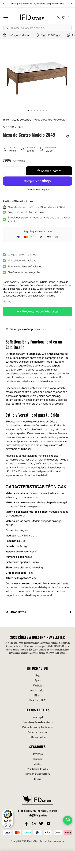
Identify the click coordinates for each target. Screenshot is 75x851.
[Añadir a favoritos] (67, 136)
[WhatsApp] (67, 820)
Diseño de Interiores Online (37, 774)
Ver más (8, 301)
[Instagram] (34, 824)
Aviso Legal (37, 717)
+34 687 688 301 (48, 811)
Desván (37, 779)
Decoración (37, 754)
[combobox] (37, 28)
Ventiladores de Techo (37, 769)
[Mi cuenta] (58, 17)
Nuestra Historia (37, 690)
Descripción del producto (27, 329)
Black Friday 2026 (37, 700)
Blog (37, 675)
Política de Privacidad (37, 732)
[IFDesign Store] (32, 17)
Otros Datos (18, 612)
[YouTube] (48, 824)
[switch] (8, 825)
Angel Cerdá (56, 353)
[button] (5, 17)
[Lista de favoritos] (64, 17)
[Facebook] (26, 824)
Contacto (37, 685)
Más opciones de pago (37, 189)
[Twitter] (41, 824)
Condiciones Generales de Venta (37, 722)
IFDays (37, 695)
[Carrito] (69, 17)
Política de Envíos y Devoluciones (37, 727)
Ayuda (37, 680)
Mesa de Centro (18, 353)
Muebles (38, 764)
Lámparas (37, 759)
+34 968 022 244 (28, 811)
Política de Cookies (37, 737)
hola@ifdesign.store (37, 815)
